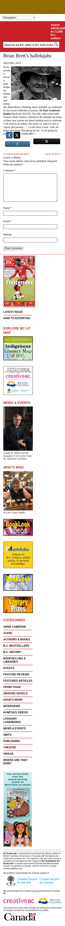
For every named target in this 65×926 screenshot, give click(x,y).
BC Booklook (32, 7)
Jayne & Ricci (52, 153)
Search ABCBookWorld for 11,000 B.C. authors (57, 32)
